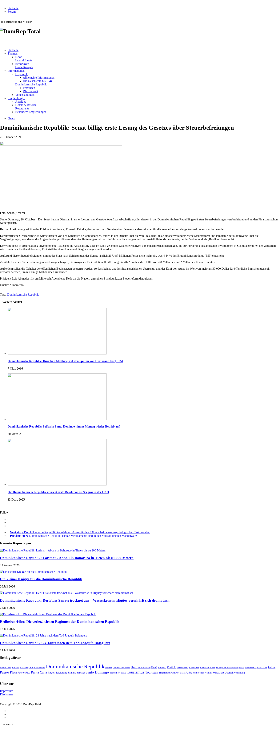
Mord (235, 667)
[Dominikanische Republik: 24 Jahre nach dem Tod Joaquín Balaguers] (43, 635)
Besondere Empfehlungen (30, 111)
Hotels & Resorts (25, 105)
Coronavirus (39, 667)
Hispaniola (21, 74)
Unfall (183, 673)
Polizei (271, 667)
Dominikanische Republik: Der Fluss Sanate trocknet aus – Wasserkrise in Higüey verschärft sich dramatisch (85, 600)
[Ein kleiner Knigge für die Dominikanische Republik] (33, 571)
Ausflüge (20, 101)
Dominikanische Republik (31, 84)
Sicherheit (115, 672)
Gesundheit (118, 667)
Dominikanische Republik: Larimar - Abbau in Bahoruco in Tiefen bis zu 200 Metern (67, 558)
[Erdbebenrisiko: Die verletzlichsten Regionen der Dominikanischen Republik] (48, 614)
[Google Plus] (9, 522)
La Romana (227, 667)
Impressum (6, 691)
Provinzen (29, 87)
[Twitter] (9, 525)
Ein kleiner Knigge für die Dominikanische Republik (41, 579)
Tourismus (135, 672)
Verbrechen (198, 672)
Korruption (194, 668)
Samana (72, 672)
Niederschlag (251, 667)
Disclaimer (6, 694)
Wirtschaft (218, 672)
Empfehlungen (16, 98)
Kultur (219, 667)
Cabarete (24, 667)
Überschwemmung (235, 672)
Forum (12, 11)
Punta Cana (39, 672)
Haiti (134, 667)
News (18, 57)
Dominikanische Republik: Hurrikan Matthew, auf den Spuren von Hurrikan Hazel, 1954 (65, 361)
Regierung (61, 672)
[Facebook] (9, 519)
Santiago (81, 672)
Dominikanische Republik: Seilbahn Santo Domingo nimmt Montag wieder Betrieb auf (64, 426)
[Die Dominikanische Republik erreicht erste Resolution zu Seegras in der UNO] (57, 484)
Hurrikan (162, 667)
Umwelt (175, 672)
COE (31, 667)
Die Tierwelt (30, 91)
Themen (13, 53)
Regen (51, 672)
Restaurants (22, 108)
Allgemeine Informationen (38, 77)
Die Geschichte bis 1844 (37, 81)
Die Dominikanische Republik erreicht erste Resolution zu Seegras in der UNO (58, 492)
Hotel (154, 667)
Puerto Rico (24, 672)
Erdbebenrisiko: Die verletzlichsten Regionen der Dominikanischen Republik (59, 622)
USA (189, 672)
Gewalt (126, 667)
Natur (241, 667)
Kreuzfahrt (205, 667)
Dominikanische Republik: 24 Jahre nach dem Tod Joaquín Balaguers (55, 643)
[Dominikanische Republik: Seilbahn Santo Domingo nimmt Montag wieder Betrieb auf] (57, 419)
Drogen (108, 667)
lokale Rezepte (24, 67)
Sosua (123, 673)
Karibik (171, 667)
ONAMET (262, 667)
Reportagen (22, 63)
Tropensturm (164, 672)
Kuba (212, 667)
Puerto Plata (8, 672)
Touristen (151, 672)
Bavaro (15, 667)
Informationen (16, 70)
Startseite (13, 8)
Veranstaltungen (24, 94)
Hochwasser (144, 667)
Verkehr (208, 673)
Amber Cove (5, 667)
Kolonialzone (182, 668)
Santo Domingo (97, 672)
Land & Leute (23, 60)
